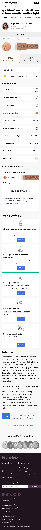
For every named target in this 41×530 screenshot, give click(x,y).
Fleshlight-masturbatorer (10, 7)
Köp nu (20, 240)
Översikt (4, 17)
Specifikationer (16, 17)
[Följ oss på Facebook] (3, 495)
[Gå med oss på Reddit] (14, 495)
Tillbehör (27, 17)
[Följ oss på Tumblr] (11, 495)
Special (37, 2)
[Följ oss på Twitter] (8, 495)
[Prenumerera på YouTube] (19, 495)
